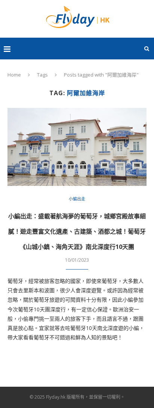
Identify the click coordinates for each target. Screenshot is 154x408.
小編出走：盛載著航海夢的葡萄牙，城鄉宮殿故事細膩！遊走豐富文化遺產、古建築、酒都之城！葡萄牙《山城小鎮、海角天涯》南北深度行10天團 (77, 231)
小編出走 (77, 198)
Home (14, 74)
